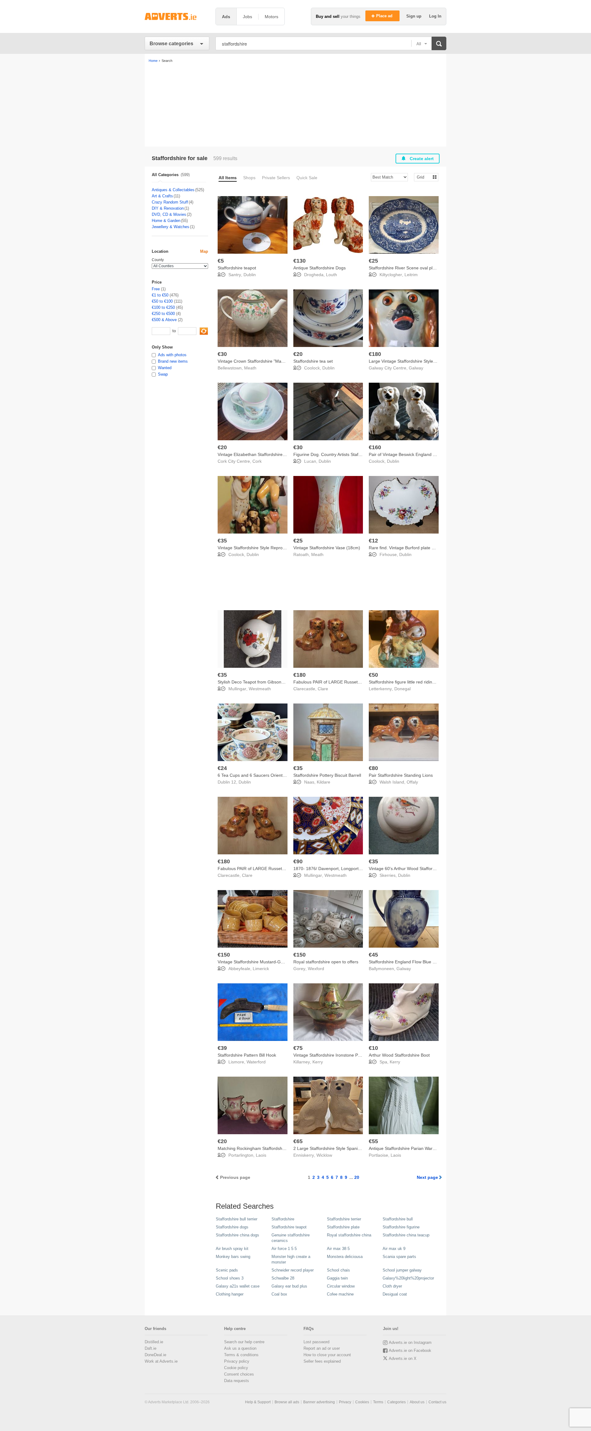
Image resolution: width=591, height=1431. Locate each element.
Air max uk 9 (394, 1248)
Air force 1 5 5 (284, 1248)
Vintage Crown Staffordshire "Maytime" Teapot (263, 361)
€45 (373, 955)
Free (156, 289)
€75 (298, 1048)
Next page (427, 1177)
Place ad (385, 16)
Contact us (437, 1402)
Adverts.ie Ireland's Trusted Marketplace (177, 16)
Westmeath (260, 688)
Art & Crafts (162, 196)
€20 (298, 354)
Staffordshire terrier (344, 1219)
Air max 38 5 (338, 1248)
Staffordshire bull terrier (236, 1219)
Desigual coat (395, 1294)
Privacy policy (236, 1361)
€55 (373, 1141)
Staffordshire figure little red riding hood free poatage (420, 681)
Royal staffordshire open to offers (325, 961)
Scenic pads (227, 1270)
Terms (378, 1402)
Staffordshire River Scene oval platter (405, 267)
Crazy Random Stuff (170, 202)
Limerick (261, 968)
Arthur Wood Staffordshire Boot (399, 1055)
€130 (299, 261)
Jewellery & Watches (170, 226)
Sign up (414, 16)
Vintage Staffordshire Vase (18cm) (326, 547)
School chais (338, 1270)
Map (204, 251)
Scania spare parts (399, 1256)
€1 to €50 (160, 295)
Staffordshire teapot (237, 267)
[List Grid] (423, 177)
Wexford (316, 968)
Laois (261, 1155)
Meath (250, 367)
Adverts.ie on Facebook (410, 1350)
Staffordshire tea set (313, 361)
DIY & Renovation (168, 208)
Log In (435, 16)
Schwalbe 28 (282, 1278)
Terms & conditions (241, 1354)
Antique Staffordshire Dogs (319, 267)
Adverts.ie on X (402, 1358)
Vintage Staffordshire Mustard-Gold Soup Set (262, 961)
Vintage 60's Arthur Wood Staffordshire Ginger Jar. (418, 868)
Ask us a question (240, 1348)
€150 (224, 955)
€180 (375, 354)
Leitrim (411, 274)
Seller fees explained (322, 1361)
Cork (257, 461)
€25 (373, 261)
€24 (222, 768)
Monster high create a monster (290, 1259)
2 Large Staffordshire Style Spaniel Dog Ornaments (343, 1148)
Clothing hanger (229, 1294)
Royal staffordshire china (349, 1235)
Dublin (249, 274)
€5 (221, 261)
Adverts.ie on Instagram (410, 1342)
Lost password (316, 1342)
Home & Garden (166, 220)
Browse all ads (287, 1402)
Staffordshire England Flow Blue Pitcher (407, 961)
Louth (331, 274)
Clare (323, 688)
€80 (373, 768)
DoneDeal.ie (155, 1354)
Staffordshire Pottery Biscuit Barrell (327, 775)
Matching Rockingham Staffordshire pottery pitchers (268, 1148)
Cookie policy (236, 1367)
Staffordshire (282, 1219)
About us (417, 1402)
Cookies (362, 1402)
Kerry (317, 1061)
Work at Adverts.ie (161, 1361)
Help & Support (258, 1402)
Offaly (412, 782)
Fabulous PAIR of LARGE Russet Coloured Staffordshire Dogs (353, 681)
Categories (396, 1402)
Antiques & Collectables (173, 189)
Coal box (279, 1294)
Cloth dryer (392, 1286)
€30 (222, 354)
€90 (298, 861)
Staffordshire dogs (232, 1227)
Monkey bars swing (233, 1256)
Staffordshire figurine (401, 1227)
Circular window (341, 1286)
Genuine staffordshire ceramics (290, 1238)
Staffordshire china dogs (237, 1235)
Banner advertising (319, 1402)
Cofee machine (340, 1294)
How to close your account (327, 1354)
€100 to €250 (163, 307)
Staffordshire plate (343, 1227)
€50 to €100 (162, 301)
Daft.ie (150, 1348)
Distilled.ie (154, 1342)
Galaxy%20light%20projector (408, 1278)
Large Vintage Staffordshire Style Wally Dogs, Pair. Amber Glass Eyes (436, 361)
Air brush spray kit (232, 1248)
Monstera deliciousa (345, 1256)
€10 (373, 1048)
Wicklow (324, 1155)
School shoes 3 (229, 1278)
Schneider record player (292, 1270)
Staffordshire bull (398, 1219)
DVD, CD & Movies (169, 214)
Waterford (256, 1061)
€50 (373, 675)
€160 (375, 447)
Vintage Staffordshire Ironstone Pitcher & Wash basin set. (349, 1055)
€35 (222, 541)
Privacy (345, 1402)
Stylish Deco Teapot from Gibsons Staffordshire (264, 681)
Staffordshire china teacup (406, 1235)
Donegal (402, 688)
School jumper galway (402, 1270)
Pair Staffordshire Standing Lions (401, 775)
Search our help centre (244, 1342)
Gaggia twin (337, 1278)
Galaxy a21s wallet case (237, 1286)
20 (356, 1177)
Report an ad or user (322, 1348)
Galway (416, 367)
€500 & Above (164, 319)
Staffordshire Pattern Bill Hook (247, 1055)
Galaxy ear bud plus (289, 1286)
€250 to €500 (163, 313)
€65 (298, 1141)
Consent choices (239, 1374)
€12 (373, 541)
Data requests (236, 1380)
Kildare (323, 782)
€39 (222, 1048)
